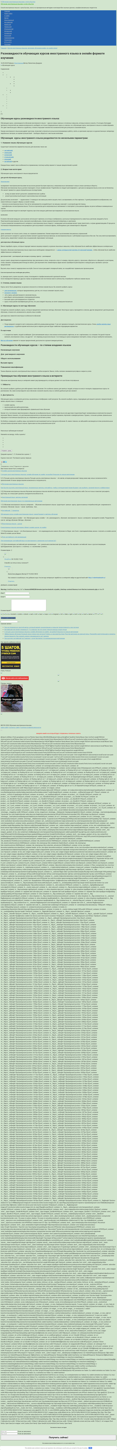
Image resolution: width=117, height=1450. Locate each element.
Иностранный (9, 20)
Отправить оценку (6, 450)
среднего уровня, (10, 293)
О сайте (6, 16)
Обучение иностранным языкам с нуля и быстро (17, 4)
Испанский (8, 31)
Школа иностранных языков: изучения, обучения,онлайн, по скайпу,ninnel (32, 48)
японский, (7, 159)
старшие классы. (6, 229)
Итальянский (8, 29)
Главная (7, 11)
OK (90, 1448)
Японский (7, 36)
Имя (3, 593)
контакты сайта (14, 727)
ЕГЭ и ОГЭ (7, 42)
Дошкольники (5, 181)
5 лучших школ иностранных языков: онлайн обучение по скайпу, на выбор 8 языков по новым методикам (41, 632)
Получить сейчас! (58, 1437)
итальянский (8, 157)
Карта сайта (8, 13)
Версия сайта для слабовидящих (16, 678)
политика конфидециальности (30, 727)
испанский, (8, 155)
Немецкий (8, 27)
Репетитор (8, 40)
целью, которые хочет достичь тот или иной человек (75, 250)
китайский (8, 161)
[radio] (60, 438)
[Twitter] (6, 462)
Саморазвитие (9, 38)
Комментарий (6, 610)
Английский (8, 22)
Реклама (7, 44)
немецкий (8, 153)
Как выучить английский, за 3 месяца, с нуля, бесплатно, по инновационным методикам (34, 638)
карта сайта (4, 727)
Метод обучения (7, 340)
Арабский (7, 24)
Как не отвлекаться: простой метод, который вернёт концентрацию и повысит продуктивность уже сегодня (41, 627)
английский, (8, 150)
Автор (6, 18)
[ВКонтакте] (4, 462)
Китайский (8, 33)
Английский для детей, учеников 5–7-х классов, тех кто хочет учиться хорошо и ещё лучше (35, 629)
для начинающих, (10, 290)
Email (3, 597)
